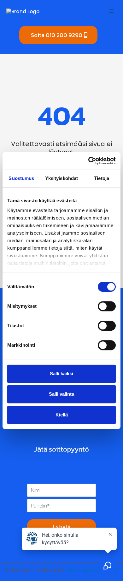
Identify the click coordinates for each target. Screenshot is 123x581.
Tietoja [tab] (101, 178)
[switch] (107, 306)
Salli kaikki (61, 373)
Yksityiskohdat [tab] (61, 178)
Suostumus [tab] (21, 178)
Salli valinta (61, 394)
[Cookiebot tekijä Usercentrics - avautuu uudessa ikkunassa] (88, 161)
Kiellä (62, 414)
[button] (111, 11)
